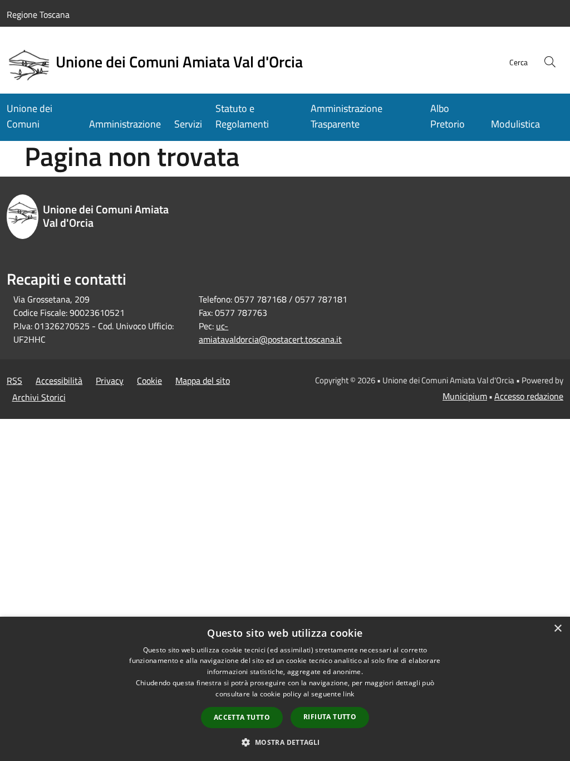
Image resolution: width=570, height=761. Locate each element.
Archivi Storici (39, 397)
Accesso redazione (528, 396)
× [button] (557, 629)
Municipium (465, 396)
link (348, 694)
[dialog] (285, 689)
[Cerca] (550, 61)
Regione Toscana (38, 14)
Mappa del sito (202, 380)
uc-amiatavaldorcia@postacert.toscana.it (270, 332)
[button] (285, 742)
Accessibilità (59, 380)
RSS (14, 380)
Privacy (110, 380)
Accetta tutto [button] (242, 717)
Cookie (149, 380)
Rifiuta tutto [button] (329, 716)
